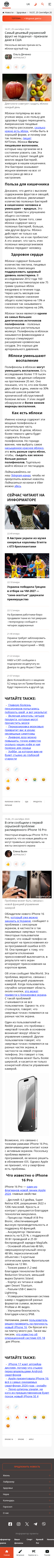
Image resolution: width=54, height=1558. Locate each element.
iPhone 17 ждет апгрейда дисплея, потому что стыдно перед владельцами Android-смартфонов (24, 1369)
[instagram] (18, 1524)
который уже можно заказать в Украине (21, 919)
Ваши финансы (18, 1541)
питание (8, 805)
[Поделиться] (16, 67)
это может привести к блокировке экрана (25, 993)
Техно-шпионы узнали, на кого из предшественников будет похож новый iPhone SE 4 (27, 1392)
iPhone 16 (9, 1439)
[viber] (44, 1524)
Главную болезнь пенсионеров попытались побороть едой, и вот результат (26, 708)
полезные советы (12, 802)
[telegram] (35, 1524)
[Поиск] (42, 4)
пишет (27, 138)
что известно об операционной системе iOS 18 (25, 1336)
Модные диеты (33, 18)
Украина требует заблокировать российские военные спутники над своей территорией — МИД (26, 641)
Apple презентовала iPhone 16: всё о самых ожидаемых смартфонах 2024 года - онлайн (27, 1382)
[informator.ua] (6, 4)
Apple (31, 1439)
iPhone (21, 1439)
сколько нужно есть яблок (25, 129)
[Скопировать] (23, 67)
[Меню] (50, 4)
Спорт (29, 1539)
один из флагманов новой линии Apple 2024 (25, 1190)
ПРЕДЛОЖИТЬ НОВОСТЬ (27, 1466)
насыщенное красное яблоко (24, 448)
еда (26, 802)
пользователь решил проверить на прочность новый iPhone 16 (26, 1323)
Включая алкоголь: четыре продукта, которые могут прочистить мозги (24, 719)
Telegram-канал (21, 475)
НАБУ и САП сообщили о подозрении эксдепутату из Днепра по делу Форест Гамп (24, 664)
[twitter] (27, 1524)
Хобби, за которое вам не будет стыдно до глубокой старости (23, 755)
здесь (17, 486)
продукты (37, 802)
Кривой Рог (39, 1541)
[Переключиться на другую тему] (35, 4)
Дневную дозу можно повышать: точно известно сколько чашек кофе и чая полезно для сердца (23, 742)
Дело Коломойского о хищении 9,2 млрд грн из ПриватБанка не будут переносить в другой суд (26, 683)
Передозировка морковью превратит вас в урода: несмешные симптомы (24, 730)
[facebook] (10, 1524)
